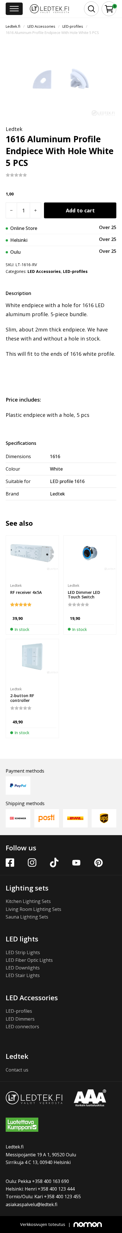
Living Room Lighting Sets (33, 909)
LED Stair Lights (23, 975)
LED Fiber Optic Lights (29, 960)
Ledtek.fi (13, 26)
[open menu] (14, 9)
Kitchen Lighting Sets (28, 901)
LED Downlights (23, 968)
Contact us (17, 1070)
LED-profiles (72, 26)
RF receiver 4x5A (26, 592)
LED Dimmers (20, 1019)
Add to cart (80, 210)
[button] (109, 9)
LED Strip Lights (23, 952)
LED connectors (22, 1026)
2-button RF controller (22, 698)
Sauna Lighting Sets (27, 917)
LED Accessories (41, 26)
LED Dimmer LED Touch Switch (84, 595)
